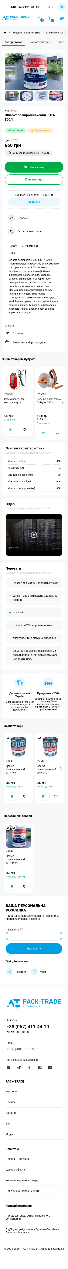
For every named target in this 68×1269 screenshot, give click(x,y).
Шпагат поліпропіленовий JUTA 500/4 (15, 859)
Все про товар (13, 42)
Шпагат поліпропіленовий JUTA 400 (15, 769)
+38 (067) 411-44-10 (25, 7)
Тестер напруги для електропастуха (14, 401)
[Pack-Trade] (5, 32)
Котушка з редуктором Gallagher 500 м (49, 401)
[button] (6, 403)
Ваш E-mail (14, 929)
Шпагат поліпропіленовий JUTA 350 (46, 769)
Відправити (34, 948)
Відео (61, 42)
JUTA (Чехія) (30, 246)
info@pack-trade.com (23, 1049)
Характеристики (40, 42)
